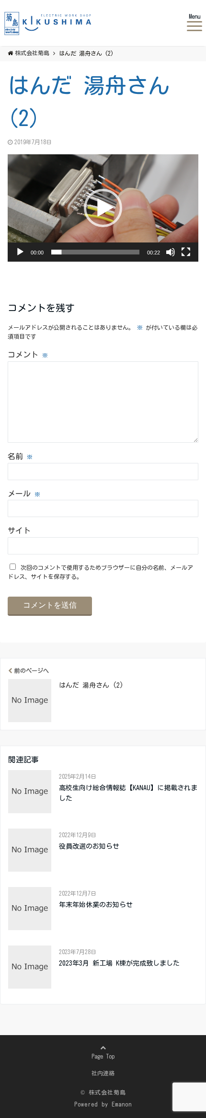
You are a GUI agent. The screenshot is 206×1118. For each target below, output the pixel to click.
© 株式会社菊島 (103, 1092)
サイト (19, 530)
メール (24, 493)
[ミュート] (170, 252)
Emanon (122, 1104)
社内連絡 (103, 1073)
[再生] (20, 252)
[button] (103, 208)
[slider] (95, 252)
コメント (28, 354)
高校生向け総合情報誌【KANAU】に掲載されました (128, 793)
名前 (20, 456)
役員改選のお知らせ (89, 846)
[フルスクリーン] (186, 252)
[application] (103, 208)
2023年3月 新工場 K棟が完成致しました (119, 963)
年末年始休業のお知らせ (96, 904)
